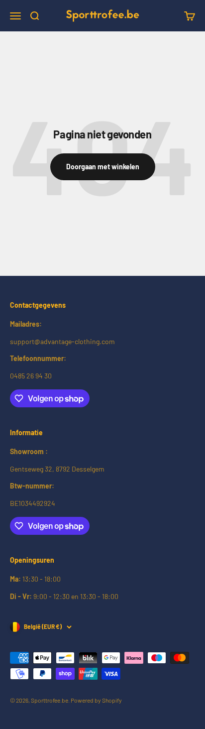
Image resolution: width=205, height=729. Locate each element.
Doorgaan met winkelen (102, 166)
